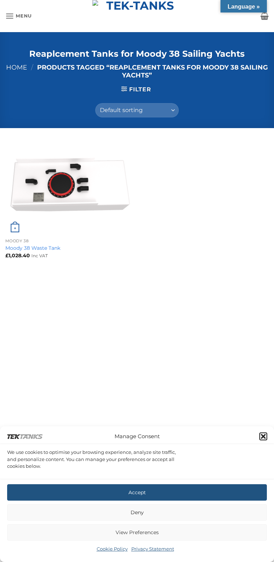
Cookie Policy (112, 549)
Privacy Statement (152, 549)
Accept (137, 492)
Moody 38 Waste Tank (32, 248)
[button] (263, 436)
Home (16, 67)
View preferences (137, 532)
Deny (137, 512)
